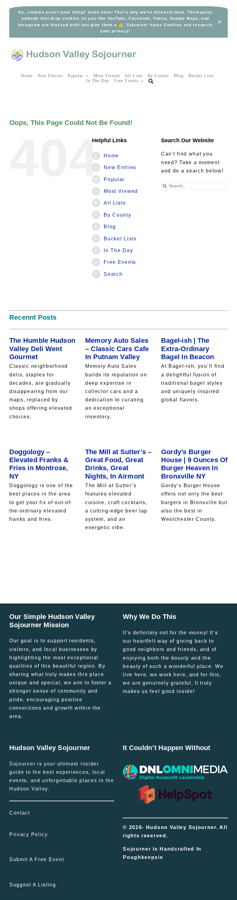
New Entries (120, 167)
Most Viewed (121, 191)
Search (113, 274)
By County (117, 215)
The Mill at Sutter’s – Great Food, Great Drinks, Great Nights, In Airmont (118, 464)
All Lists (115, 202)
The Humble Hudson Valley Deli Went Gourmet (42, 349)
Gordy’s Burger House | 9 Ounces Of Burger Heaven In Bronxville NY (194, 464)
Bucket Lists (120, 238)
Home (111, 155)
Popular (114, 179)
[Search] (151, 81)
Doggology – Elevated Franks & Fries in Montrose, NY (39, 464)
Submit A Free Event (36, 859)
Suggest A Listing (32, 884)
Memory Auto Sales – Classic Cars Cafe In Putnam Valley (117, 349)
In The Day (118, 250)
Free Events (120, 262)
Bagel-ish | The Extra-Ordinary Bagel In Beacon (187, 349)
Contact (19, 812)
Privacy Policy (28, 834)
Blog (110, 226)
